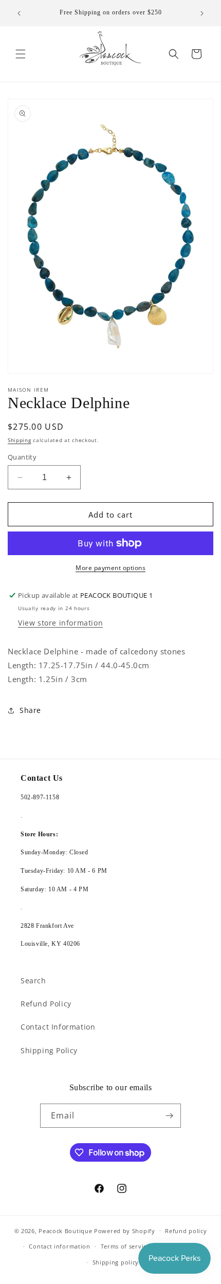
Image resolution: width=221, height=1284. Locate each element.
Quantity (22, 457)
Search (33, 980)
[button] (20, 54)
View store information (60, 623)
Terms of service (125, 1246)
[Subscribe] (169, 1116)
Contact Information (58, 1027)
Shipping (19, 440)
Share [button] (30, 710)
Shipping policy (116, 1262)
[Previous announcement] (19, 13)
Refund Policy (46, 1003)
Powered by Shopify (124, 1230)
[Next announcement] (202, 13)
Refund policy (186, 1231)
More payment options (110, 567)
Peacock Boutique (65, 1230)
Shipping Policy (49, 1050)
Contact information (59, 1246)
